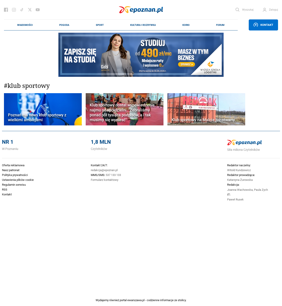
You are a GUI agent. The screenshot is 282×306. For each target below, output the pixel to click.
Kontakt (266, 24)
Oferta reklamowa (13, 165)
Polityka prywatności (15, 175)
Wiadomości (25, 25)
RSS (4, 189)
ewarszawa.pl (136, 300)
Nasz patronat (10, 170)
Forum (220, 25)
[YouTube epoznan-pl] (38, 10)
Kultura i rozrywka (143, 25)
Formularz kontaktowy (104, 179)
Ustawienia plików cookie (18, 179)
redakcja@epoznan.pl (104, 170)
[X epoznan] (30, 10)
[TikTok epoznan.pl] (22, 10)
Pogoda (64, 25)
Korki (185, 25)
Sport (100, 25)
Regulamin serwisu (14, 184)
